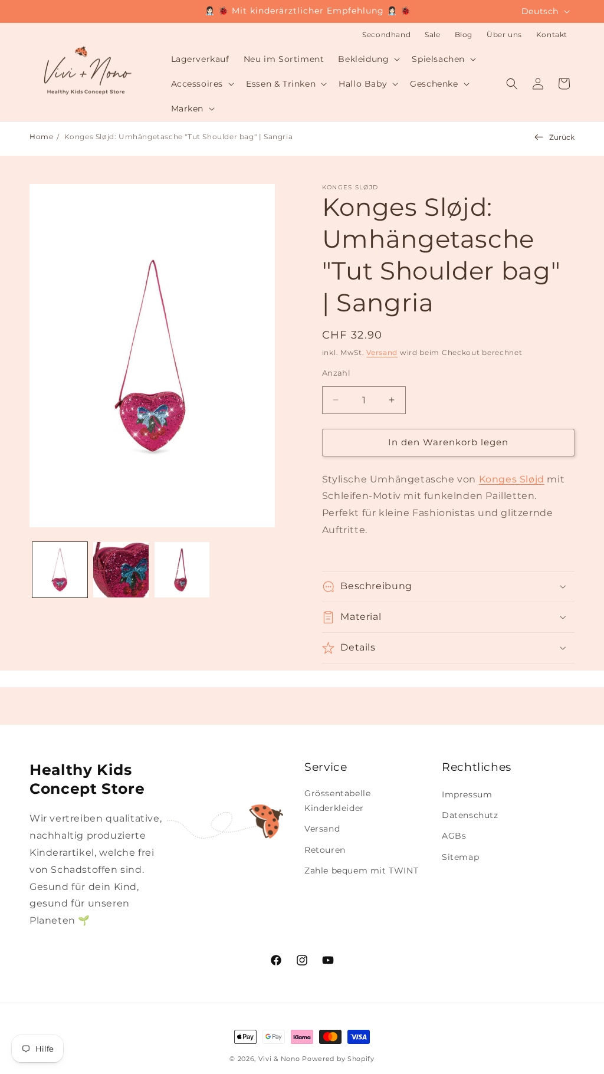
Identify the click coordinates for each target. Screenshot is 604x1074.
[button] (368, 59)
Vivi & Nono (279, 1059)
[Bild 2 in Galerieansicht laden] (120, 569)
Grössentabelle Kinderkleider (337, 800)
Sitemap (460, 857)
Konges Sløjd (511, 479)
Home (41, 136)
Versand (382, 352)
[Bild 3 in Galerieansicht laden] (182, 569)
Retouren (325, 850)
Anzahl (336, 372)
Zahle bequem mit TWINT (361, 870)
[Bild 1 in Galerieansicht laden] (59, 569)
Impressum (467, 794)
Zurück (562, 137)
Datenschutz (470, 815)
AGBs (454, 835)
